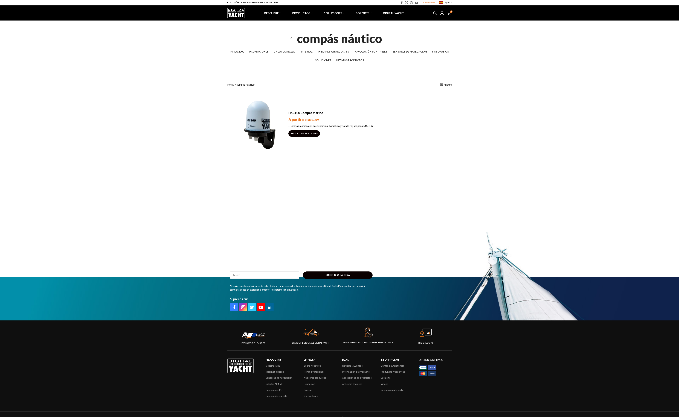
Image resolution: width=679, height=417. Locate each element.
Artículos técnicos (352, 383)
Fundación (309, 383)
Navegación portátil (276, 395)
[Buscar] (435, 13)
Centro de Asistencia (392, 365)
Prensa (308, 389)
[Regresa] (292, 38)
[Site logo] (236, 12)
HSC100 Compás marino (305, 113)
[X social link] (406, 2)
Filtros (448, 84)
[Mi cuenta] (442, 13)
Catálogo (386, 377)
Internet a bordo (275, 371)
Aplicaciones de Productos (357, 377)
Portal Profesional (314, 371)
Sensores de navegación (279, 377)
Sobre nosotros (312, 365)
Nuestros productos (315, 377)
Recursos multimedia (392, 389)
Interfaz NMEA (274, 383)
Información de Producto (356, 371)
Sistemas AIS (273, 365)
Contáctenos (429, 2)
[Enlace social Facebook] (402, 2)
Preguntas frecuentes (393, 371)
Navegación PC (274, 389)
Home (230, 84)
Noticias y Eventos (352, 365)
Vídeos (384, 383)
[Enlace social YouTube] (416, 2)
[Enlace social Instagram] (411, 2)
